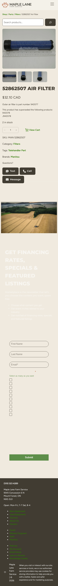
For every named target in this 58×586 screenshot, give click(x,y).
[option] (25, 76)
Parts (11, 14)
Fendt (12, 530)
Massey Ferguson (18, 533)
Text (12, 171)
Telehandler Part (17, 150)
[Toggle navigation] (52, 4)
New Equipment (17, 511)
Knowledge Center (19, 558)
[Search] (50, 22)
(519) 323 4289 (11, 483)
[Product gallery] (29, 49)
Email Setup (15, 552)
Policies (13, 545)
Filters (17, 14)
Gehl (12, 536)
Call (29, 171)
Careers (13, 524)
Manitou (15, 156)
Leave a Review (17, 555)
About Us (14, 520)
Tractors (14, 517)
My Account (15, 549)
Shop (4, 14)
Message (15, 179)
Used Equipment (18, 514)
